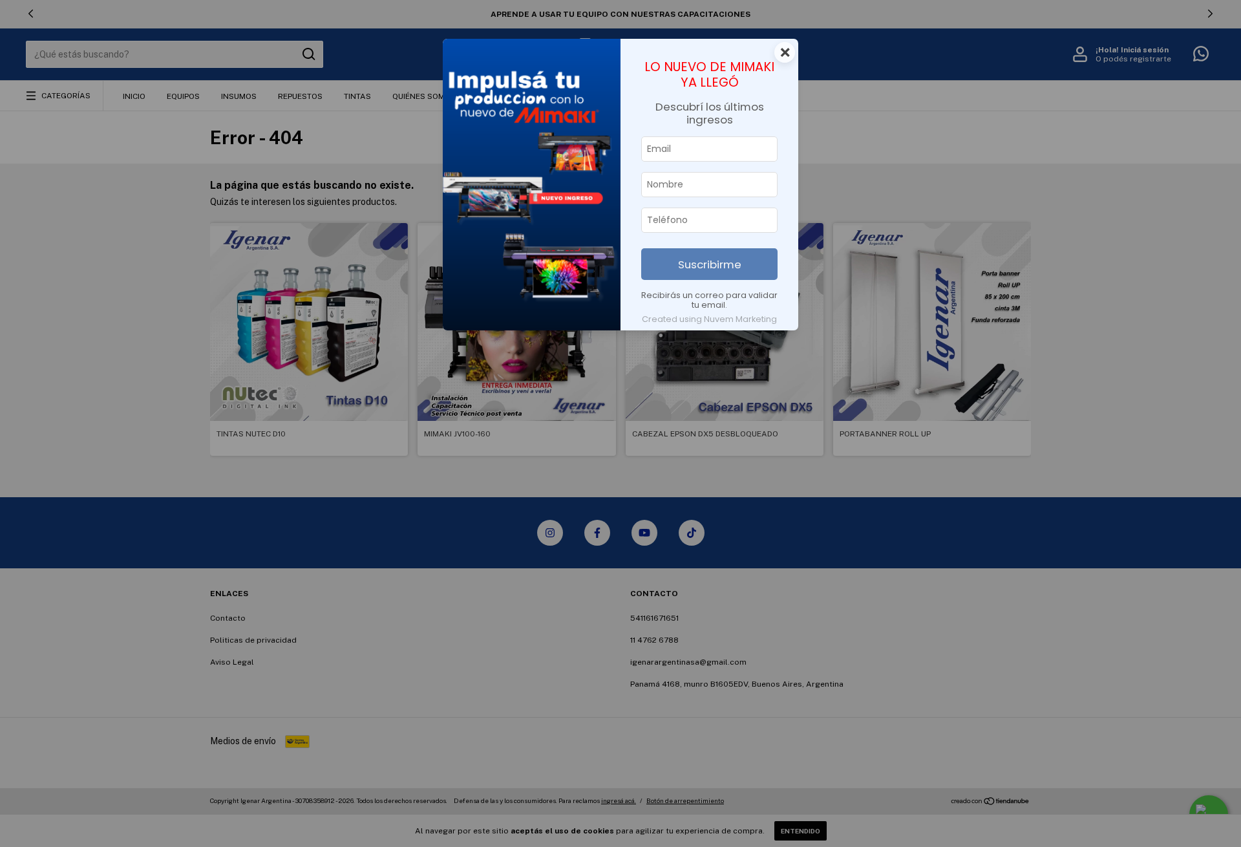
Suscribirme (709, 264)
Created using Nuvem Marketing (709, 319)
